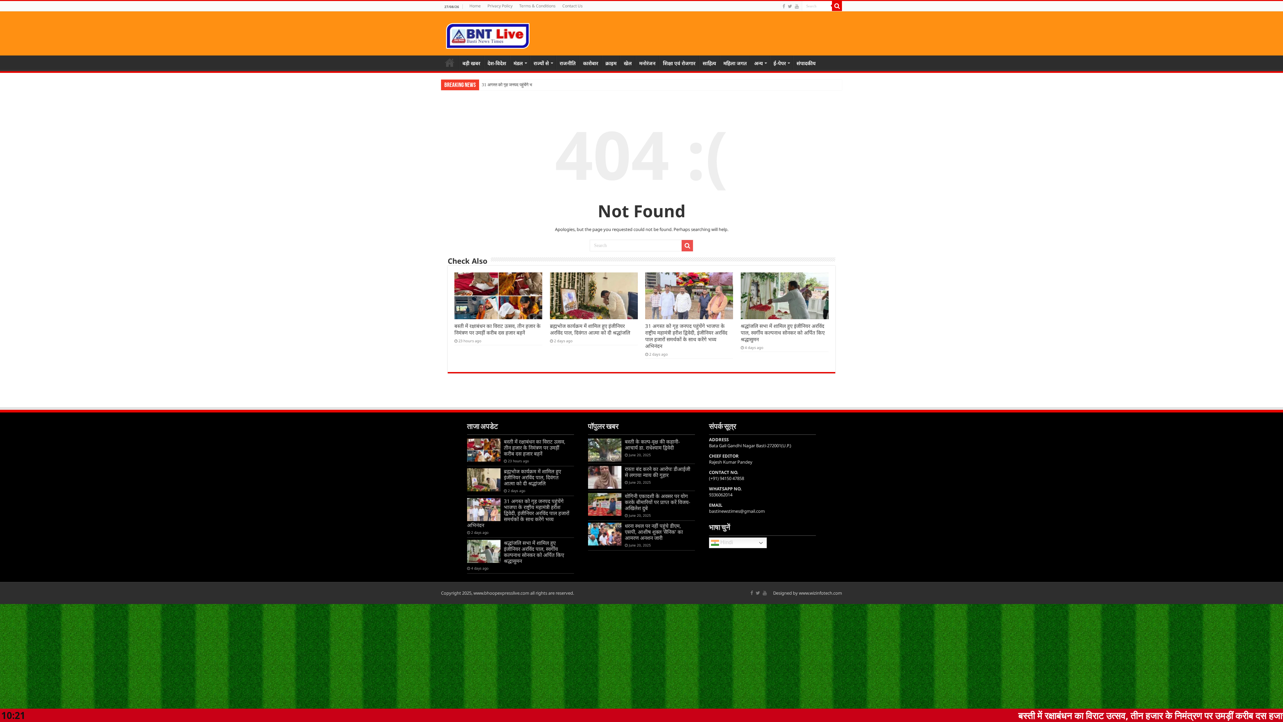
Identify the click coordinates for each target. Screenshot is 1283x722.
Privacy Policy (500, 6)
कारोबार (590, 63)
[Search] (837, 6)
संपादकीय (806, 63)
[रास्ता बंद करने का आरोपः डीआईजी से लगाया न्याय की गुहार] (604, 477)
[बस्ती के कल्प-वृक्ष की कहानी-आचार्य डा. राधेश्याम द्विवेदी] (604, 450)
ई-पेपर (779, 63)
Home (475, 6)
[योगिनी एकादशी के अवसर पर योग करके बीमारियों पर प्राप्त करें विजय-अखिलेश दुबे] (604, 504)
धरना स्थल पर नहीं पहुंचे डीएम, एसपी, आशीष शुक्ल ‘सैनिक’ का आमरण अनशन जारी (654, 531)
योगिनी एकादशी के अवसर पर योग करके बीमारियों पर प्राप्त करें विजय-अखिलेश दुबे (657, 502)
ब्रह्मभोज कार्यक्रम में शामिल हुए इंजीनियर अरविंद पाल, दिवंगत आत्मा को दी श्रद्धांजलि (590, 329)
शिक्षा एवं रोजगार (679, 63)
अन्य (758, 63)
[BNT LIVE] (488, 35)
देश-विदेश (496, 63)
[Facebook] (784, 6)
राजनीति (568, 63)
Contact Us (572, 6)
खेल (628, 63)
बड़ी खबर (471, 63)
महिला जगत (735, 63)
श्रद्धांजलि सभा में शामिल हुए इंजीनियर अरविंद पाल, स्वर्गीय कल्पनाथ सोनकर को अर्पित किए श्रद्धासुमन (783, 333)
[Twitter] (790, 6)
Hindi (726, 543)
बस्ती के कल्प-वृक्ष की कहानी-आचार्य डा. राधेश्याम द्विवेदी (652, 444)
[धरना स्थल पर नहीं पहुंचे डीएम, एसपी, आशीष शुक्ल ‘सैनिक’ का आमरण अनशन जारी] (604, 534)
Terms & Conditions (537, 6)
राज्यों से (541, 63)
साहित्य (709, 63)
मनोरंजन (647, 63)
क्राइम (610, 63)
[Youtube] (797, 6)
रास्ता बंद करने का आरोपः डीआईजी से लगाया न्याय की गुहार (657, 472)
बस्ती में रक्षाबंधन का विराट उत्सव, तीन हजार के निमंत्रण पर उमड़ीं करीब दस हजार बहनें (497, 329)
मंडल (518, 63)
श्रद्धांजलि (489, 84)
